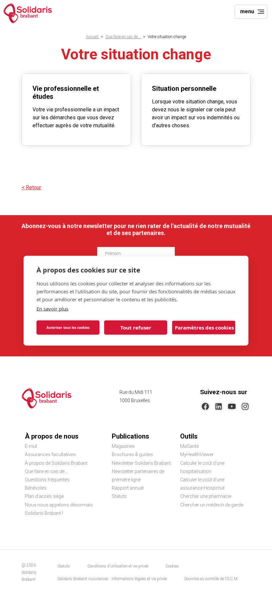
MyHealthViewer (197, 454)
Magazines (123, 446)
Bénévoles (35, 488)
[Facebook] (205, 406)
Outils (189, 436)
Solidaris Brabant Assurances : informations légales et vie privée (112, 578)
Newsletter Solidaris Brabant (141, 463)
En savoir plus (52, 308)
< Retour (31, 187)
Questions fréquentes (47, 479)
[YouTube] (232, 406)
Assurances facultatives (50, 454)
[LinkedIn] (218, 406)
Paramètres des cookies (204, 327)
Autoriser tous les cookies (68, 327)
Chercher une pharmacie (205, 496)
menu (247, 11)
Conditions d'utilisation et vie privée (117, 566)
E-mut (31, 446)
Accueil (93, 36)
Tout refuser (135, 327)
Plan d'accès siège (44, 496)
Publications (130, 436)
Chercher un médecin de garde (211, 505)
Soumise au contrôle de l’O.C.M (211, 578)
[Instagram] (245, 406)
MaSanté (189, 446)
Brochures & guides (132, 454)
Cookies (172, 566)
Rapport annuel (128, 488)
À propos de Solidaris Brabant (56, 463)
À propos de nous (52, 436)
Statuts (119, 496)
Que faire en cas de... (123, 36)
